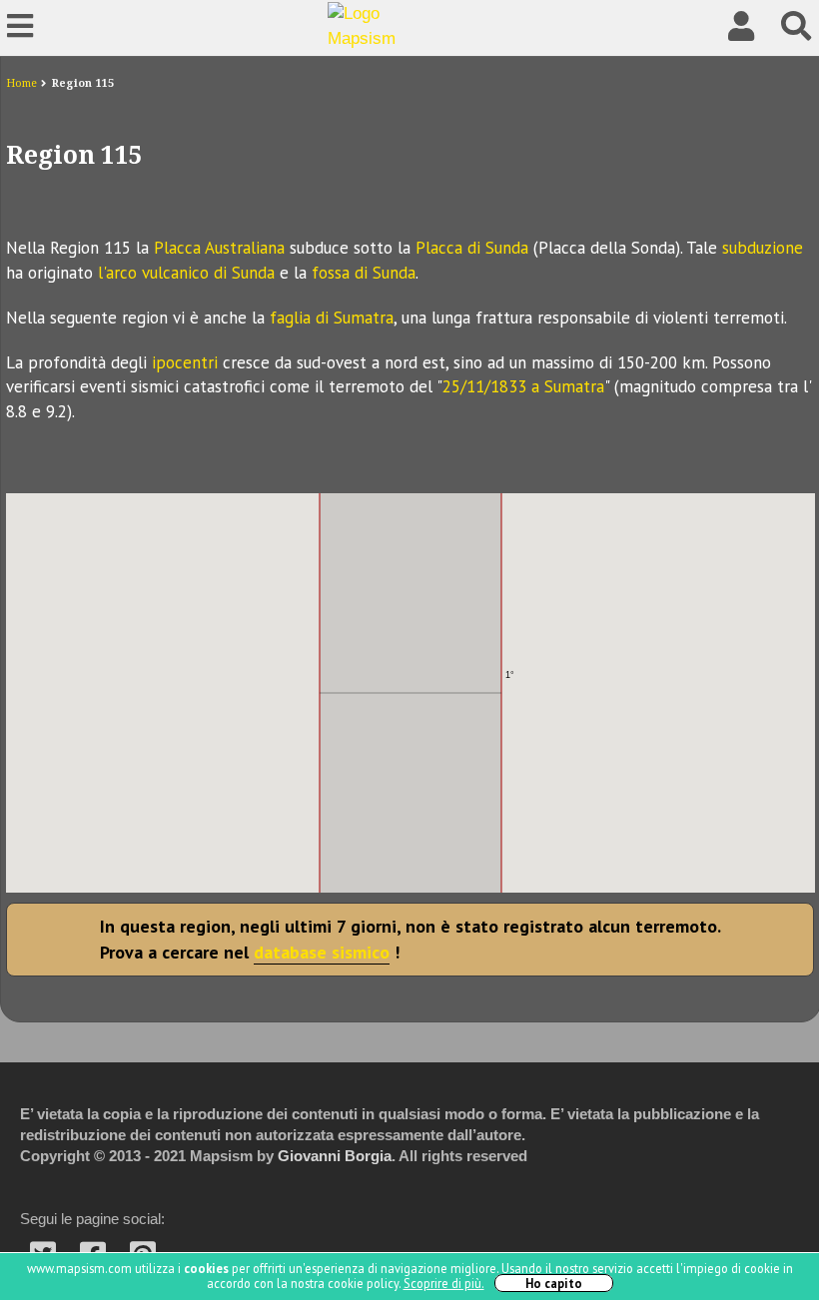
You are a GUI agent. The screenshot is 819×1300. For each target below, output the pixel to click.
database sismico (322, 952)
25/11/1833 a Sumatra (523, 386)
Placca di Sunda (471, 248)
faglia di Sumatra (332, 317)
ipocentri (185, 362)
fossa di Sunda (363, 273)
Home (22, 83)
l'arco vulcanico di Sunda (186, 273)
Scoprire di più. (444, 1283)
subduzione (762, 248)
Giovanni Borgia (335, 1156)
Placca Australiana (219, 248)
